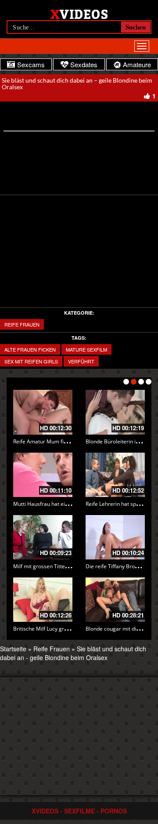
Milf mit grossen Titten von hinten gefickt (62, 566)
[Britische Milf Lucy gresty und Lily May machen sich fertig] (42, 599)
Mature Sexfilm (86, 349)
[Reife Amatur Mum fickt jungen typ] (42, 412)
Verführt (81, 361)
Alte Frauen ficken (30, 349)
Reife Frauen (22, 324)
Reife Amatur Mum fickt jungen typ (55, 441)
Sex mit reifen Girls (31, 361)
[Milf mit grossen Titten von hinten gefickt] (42, 537)
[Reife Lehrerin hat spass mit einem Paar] (115, 475)
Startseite (13, 648)
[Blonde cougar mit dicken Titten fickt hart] (115, 599)
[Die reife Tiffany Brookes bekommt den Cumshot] (115, 537)
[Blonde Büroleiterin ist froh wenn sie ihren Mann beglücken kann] (115, 412)
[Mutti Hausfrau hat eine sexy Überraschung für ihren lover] (42, 475)
